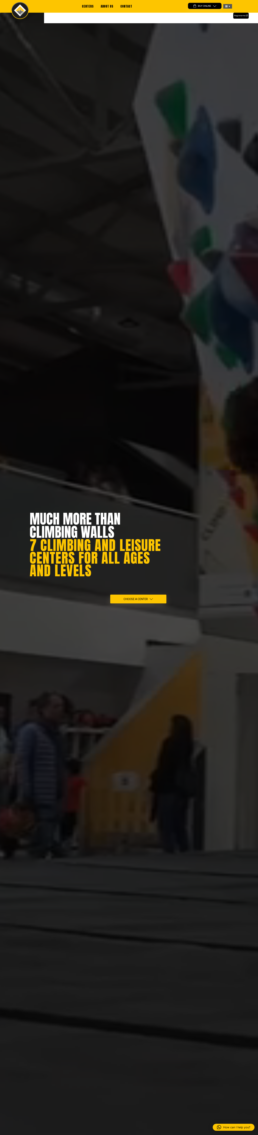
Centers (88, 6)
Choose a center (136, 599)
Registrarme (240, 15)
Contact (126, 6)
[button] (227, 6)
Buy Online (204, 6)
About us (107, 6)
